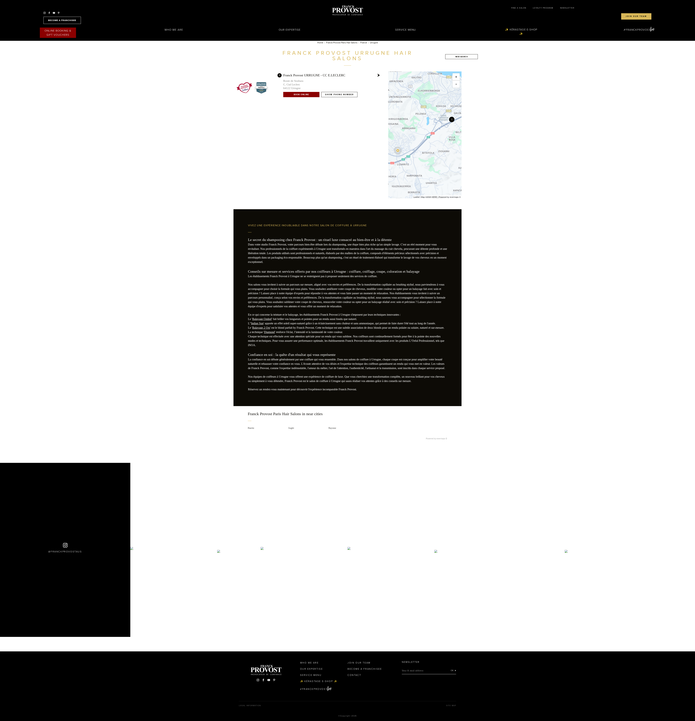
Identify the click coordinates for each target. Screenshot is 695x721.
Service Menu (405, 29)
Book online (301, 94)
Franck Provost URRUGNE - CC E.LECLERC (314, 75)
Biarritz (251, 428)
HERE (434, 196)
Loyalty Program (543, 8)
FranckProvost (638, 29)
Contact (354, 675)
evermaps (454, 196)
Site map (451, 706)
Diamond (269, 332)
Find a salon (518, 8)
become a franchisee (62, 20)
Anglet (291, 428)
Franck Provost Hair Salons (347, 10)
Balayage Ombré (262, 319)
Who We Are (174, 29)
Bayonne (332, 428)
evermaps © (442, 438)
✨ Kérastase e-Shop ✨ (521, 31)
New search (461, 57)
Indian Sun (257, 323)
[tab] (347, 416)
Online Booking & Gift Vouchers (58, 32)
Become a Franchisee (365, 669)
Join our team (636, 16)
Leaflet (416, 196)
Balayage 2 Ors (261, 327)
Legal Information (250, 706)
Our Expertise (289, 29)
